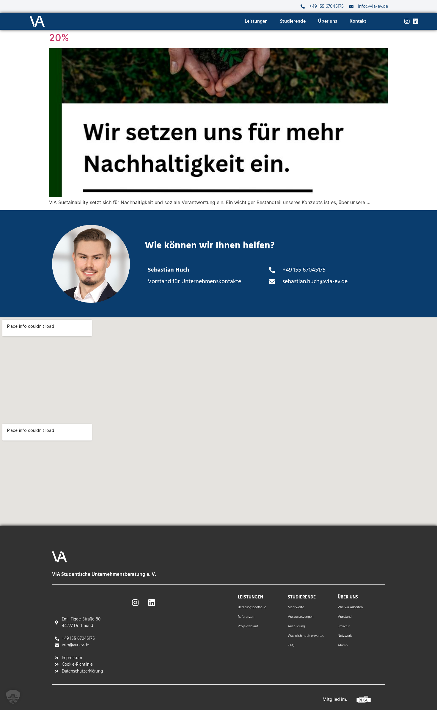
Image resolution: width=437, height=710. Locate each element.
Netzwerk (345, 636)
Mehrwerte (296, 607)
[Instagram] (407, 21)
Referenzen (246, 617)
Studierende (293, 21)
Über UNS (348, 597)
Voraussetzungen (300, 617)
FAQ (291, 645)
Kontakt (358, 21)
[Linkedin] (415, 21)
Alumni (343, 645)
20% (59, 37)
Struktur (344, 626)
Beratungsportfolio (252, 607)
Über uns (327, 21)
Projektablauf (248, 626)
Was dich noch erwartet (306, 636)
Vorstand (345, 617)
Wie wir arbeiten (350, 607)
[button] (13, 697)
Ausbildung (296, 626)
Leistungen (256, 21)
